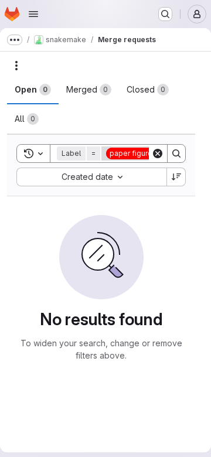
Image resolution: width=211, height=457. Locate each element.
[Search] (176, 153)
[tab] (33, 89)
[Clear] (158, 153)
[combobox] (91, 177)
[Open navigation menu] (33, 14)
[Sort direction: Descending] (176, 177)
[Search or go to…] (165, 14)
